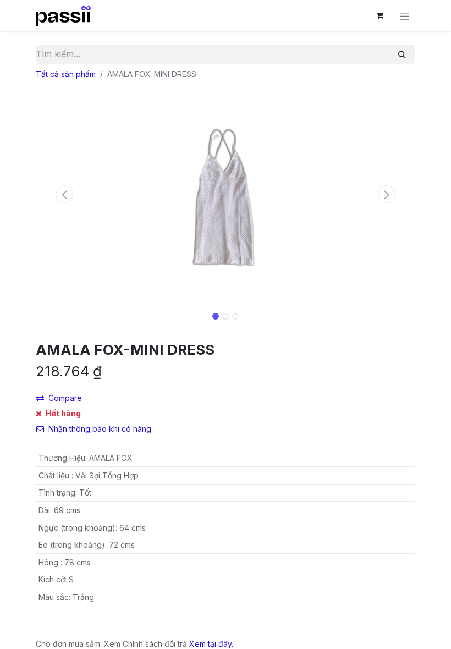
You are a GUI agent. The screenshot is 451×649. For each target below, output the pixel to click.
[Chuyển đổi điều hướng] (404, 15)
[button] (64, 194)
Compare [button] (65, 398)
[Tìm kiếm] (402, 54)
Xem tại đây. (211, 643)
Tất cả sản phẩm (66, 74)
